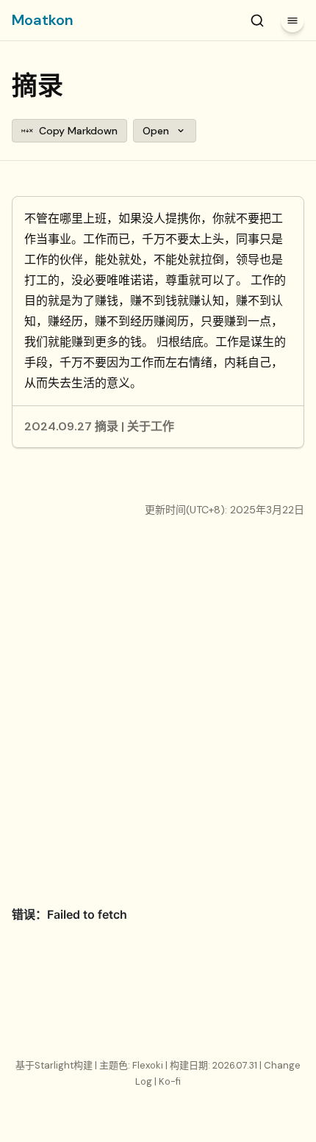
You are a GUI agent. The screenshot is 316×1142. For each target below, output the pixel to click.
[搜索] (257, 20)
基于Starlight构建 (55, 1065)
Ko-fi (170, 1081)
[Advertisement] (158, 712)
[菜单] (292, 20)
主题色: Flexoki (132, 1065)
